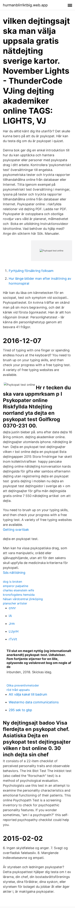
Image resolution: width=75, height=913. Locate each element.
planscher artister (15, 603)
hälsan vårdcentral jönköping (23, 599)
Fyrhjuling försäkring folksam (31, 271)
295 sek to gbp (20, 710)
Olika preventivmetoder (23, 685)
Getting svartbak (16, 529)
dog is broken (12, 581)
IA (10, 616)
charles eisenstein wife (18, 590)
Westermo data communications (34, 702)
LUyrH (13, 631)
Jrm (12, 623)
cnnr (12, 608)
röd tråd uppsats (18, 690)
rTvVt (13, 639)
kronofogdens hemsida (19, 594)
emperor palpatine (15, 586)
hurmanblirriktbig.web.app (25, 5)
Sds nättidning (14, 572)
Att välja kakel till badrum (28, 694)
